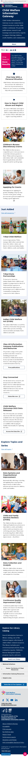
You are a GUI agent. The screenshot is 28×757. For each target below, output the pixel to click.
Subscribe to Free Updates (11, 684)
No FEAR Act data (8, 732)
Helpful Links (7, 678)
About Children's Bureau (10, 724)
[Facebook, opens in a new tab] (3, 700)
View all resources (7, 213)
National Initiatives (9, 664)
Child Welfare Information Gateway (13, 719)
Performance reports (9, 737)
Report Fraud (6, 734)
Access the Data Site (11, 431)
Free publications (14, 367)
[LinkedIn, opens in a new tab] (16, 700)
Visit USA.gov (6, 751)
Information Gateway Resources (13, 674)
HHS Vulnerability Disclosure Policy (13, 742)
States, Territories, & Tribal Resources (15, 669)
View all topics (6, 449)
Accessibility (6, 726)
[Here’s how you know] (14, 2)
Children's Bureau (7, 718)
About (14, 44)
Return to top (6, 754)
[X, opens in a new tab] (7, 700)
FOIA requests (6, 729)
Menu (25, 6)
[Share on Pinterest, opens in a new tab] (15, 50)
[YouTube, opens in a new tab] (12, 700)
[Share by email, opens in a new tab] (11, 50)
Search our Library (11, 659)
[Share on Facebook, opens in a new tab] (7, 50)
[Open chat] (25, 754)
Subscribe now (10, 396)
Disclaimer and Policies (9, 740)
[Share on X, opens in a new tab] (9, 50)
